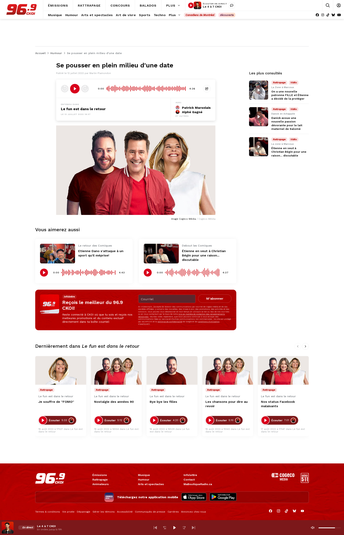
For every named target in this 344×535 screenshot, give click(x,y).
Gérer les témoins (104, 511)
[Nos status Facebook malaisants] (283, 370)
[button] (155, 528)
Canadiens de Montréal (200, 15)
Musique (144, 475)
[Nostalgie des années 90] (116, 370)
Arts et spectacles (151, 484)
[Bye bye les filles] (172, 370)
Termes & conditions (47, 511)
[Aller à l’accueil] (21, 9)
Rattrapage (100, 479)
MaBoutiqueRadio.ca (198, 484)
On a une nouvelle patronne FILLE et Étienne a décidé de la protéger (290, 95)
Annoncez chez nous (193, 511)
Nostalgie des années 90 (114, 402)
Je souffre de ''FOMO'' (56, 402)
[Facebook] (317, 15)
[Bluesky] (333, 15)
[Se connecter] (338, 5)
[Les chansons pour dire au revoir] (227, 370)
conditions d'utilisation (209, 321)
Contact (189, 479)
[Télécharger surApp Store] (193, 497)
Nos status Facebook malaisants (278, 404)
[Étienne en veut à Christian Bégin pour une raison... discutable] (161, 253)
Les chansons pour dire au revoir (226, 404)
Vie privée (68, 511)
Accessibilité (125, 511)
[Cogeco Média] (283, 479)
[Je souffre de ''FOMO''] (60, 370)
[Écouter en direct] (191, 5)
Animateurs (100, 484)
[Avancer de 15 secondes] (85, 88)
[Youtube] (339, 15)
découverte (227, 15)
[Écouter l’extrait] (75, 88)
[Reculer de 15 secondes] (64, 88)
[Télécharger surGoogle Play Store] (223, 497)
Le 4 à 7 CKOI (212, 6)
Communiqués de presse (150, 511)
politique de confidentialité (169, 321)
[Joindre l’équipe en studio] (232, 5)
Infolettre (190, 475)
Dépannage (83, 511)
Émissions (99, 475)
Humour (143, 479)
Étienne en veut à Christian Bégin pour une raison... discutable (204, 255)
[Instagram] (322, 15)
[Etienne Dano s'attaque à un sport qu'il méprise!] (57, 253)
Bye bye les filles (163, 402)
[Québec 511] (305, 482)
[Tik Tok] (327, 15)
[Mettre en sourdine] (312, 527)
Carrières (173, 511)
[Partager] (207, 88)
